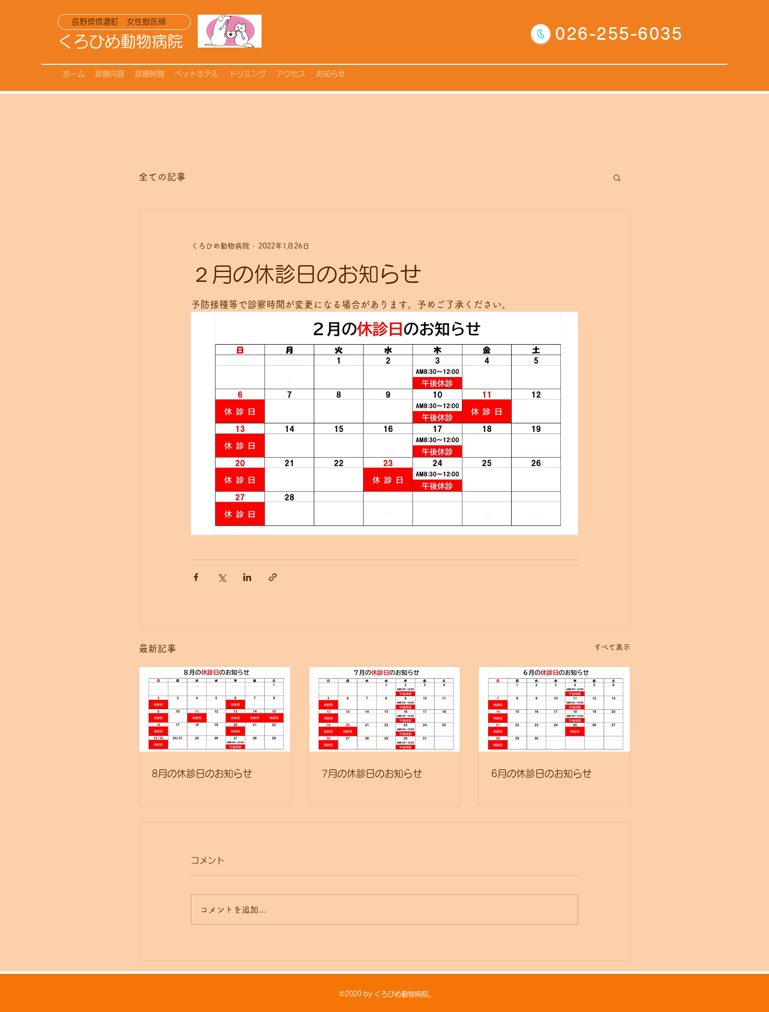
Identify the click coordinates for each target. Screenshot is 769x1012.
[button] (617, 177)
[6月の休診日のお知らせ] (554, 709)
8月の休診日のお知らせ (202, 773)
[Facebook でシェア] (196, 577)
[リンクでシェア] (273, 577)
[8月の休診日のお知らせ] (214, 709)
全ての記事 (162, 176)
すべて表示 (612, 647)
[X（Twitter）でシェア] (222, 577)
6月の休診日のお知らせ (541, 773)
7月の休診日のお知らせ (372, 773)
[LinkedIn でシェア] (247, 577)
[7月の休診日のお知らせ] (384, 709)
